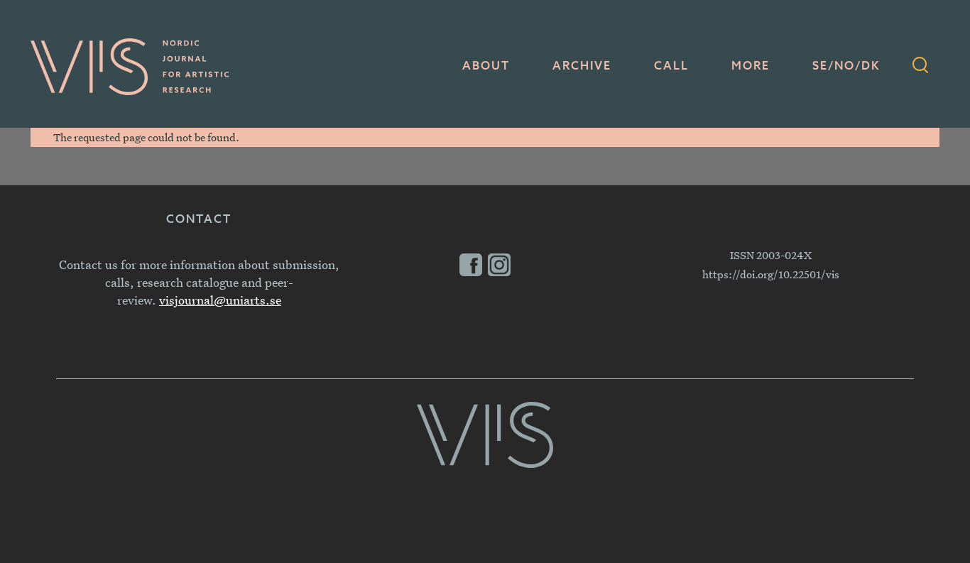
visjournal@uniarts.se (220, 300)
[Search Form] (920, 66)
